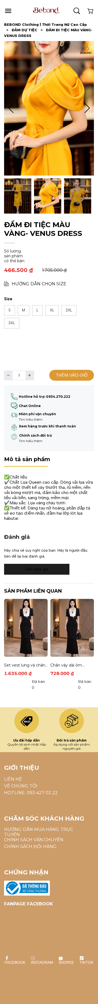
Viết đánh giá (36, 569)
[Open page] (46, 10)
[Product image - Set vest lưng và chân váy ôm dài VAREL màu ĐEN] (26, 628)
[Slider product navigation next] (80, 647)
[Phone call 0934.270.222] (14, 415)
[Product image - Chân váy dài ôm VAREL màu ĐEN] (72, 628)
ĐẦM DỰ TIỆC (27, 30)
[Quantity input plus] (30, 375)
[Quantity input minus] (8, 375)
